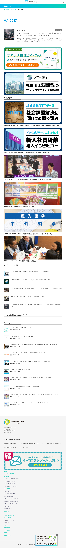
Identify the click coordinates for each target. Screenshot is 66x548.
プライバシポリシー (8, 535)
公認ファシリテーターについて (10, 486)
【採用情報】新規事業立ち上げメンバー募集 (21, 336)
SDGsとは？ (7, 471)
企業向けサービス (8, 491)
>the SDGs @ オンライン (9, 496)
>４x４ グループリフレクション (10, 503)
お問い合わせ (7, 530)
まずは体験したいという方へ (10, 481)
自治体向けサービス (8, 508)
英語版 (5, 532)
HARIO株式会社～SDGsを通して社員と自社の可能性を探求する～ (27, 296)
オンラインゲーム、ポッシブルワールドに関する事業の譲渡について (27, 352)
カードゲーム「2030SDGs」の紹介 (11, 478)
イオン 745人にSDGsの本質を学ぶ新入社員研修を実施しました (26, 386)
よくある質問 (7, 527)
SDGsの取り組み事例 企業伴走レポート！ (21, 369)
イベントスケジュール (9, 517)
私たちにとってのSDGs (9, 473)
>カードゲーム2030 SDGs (9, 493)
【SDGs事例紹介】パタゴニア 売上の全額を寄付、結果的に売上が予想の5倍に (30, 279)
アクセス (6, 525)
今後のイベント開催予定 (9, 520)
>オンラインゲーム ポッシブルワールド (12, 498)
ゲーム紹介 (6, 476)
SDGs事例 (58, 30)
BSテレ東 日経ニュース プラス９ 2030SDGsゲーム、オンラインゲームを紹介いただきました (34, 394)
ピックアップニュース (9, 515)
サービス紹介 (7, 488)
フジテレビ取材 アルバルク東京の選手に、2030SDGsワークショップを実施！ (30, 377)
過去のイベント (7, 522)
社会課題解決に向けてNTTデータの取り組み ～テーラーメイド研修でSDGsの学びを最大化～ (34, 344)
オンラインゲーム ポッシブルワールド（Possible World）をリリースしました (30, 402)
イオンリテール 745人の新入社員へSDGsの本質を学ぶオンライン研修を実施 (30, 271)
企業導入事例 (7, 511)
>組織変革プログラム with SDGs (11, 501)
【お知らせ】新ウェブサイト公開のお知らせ (21, 328)
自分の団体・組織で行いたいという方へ (12, 483)
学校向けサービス (8, 506)
